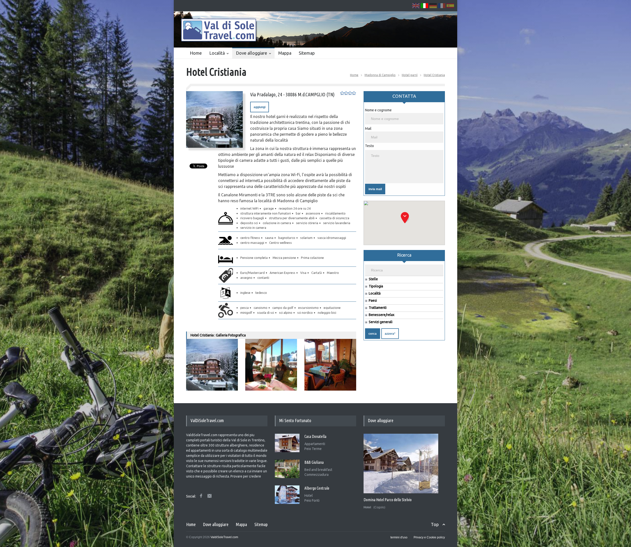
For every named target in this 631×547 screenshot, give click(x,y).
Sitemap (307, 52)
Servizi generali (380, 322)
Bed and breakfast (318, 470)
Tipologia (376, 286)
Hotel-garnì (410, 75)
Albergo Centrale (316, 488)
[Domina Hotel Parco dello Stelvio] (401, 463)
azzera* (390, 333)
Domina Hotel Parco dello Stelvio (388, 499)
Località (217, 52)
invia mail (375, 189)
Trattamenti (377, 308)
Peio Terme (313, 449)
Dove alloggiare (251, 52)
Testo (369, 146)
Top (435, 524)
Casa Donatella (315, 436)
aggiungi (259, 107)
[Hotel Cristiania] (214, 119)
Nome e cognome (378, 110)
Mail (368, 128)
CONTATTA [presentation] (404, 96)
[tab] (404, 98)
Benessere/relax (381, 315)
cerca (372, 333)
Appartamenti (314, 444)
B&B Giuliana (314, 462)
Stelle (373, 279)
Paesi (373, 300)
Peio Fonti (311, 500)
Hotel (308, 495)
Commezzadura (316, 475)
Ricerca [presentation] (404, 254)
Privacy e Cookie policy (429, 537)
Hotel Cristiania (434, 75)
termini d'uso (398, 537)
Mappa (284, 52)
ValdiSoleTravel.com (224, 537)
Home (196, 52)
